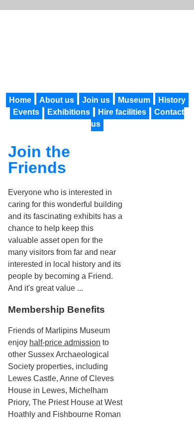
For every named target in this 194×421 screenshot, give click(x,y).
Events (26, 112)
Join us (96, 100)
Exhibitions (68, 112)
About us (56, 100)
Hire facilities (122, 112)
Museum (134, 100)
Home (20, 100)
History (172, 100)
